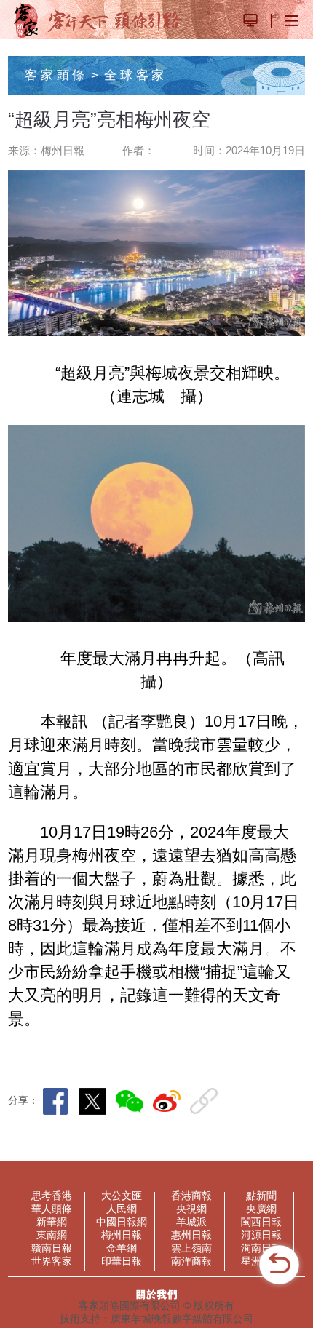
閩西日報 (261, 1222)
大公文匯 (121, 1195)
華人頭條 (51, 1208)
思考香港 (51, 1195)
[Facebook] (58, 1101)
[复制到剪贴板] (207, 1101)
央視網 (191, 1208)
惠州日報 (191, 1235)
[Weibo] (170, 1101)
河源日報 (261, 1235)
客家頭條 (56, 75)
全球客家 (135, 75)
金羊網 (121, 1248)
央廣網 (261, 1208)
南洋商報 (191, 1261)
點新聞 (261, 1195)
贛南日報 (51, 1248)
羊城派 (191, 1222)
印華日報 (121, 1261)
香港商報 (191, 1195)
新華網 (51, 1222)
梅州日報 (121, 1235)
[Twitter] (96, 1101)
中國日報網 (121, 1222)
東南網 (51, 1235)
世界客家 (51, 1261)
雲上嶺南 (191, 1248)
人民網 (121, 1208)
